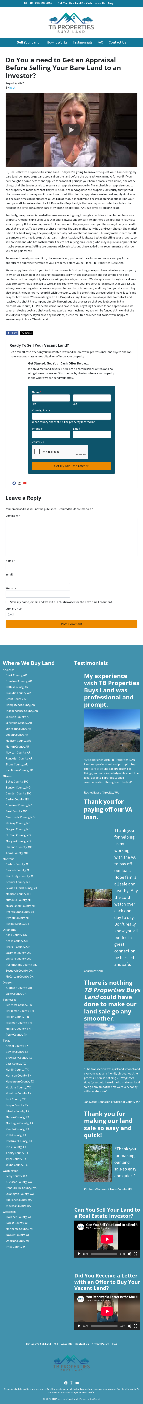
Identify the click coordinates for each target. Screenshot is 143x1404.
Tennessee (9, 1000)
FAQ (100, 42)
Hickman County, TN (19, 1023)
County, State (41, 410)
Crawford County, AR (19, 681)
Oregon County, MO (18, 829)
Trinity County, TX (17, 1153)
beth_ (13, 88)
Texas (6, 1041)
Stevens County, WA (18, 1206)
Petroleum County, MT (20, 912)
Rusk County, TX (16, 1147)
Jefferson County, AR (19, 723)
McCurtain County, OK (20, 977)
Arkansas (8, 670)
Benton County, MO (18, 788)
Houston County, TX (18, 1093)
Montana (8, 859)
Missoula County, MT (19, 900)
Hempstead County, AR (20, 705)
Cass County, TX (16, 1064)
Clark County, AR (16, 675)
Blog (110, 3)
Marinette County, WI (19, 1229)
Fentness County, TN (19, 1005)
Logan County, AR (17, 735)
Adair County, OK (16, 935)
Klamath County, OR (19, 988)
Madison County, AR (18, 741)
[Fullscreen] (135, 1254)
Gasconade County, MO (20, 817)
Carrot (96, 1399)
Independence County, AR (22, 711)
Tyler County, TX (16, 1159)
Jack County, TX (16, 1099)
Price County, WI (16, 1247)
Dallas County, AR (17, 687)
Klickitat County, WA (19, 1182)
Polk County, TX (16, 1135)
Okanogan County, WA (20, 1194)
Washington (10, 1171)
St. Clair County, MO (18, 835)
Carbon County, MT (18, 864)
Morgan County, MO (18, 841)
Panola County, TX (17, 1129)
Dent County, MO (16, 811)
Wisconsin (9, 1212)
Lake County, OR (16, 994)
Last (75, 404)
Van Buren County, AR (19, 770)
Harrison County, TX (18, 1076)
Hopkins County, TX (18, 1087)
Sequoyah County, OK (19, 971)
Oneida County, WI (17, 1241)
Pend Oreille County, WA (21, 1188)
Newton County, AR (18, 753)
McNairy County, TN (18, 1029)
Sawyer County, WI (17, 1235)
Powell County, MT (18, 918)
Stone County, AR (17, 764)
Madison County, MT (18, 894)
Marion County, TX (17, 1117)
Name (36, 392)
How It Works (57, 42)
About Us (100, 3)
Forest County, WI (17, 1223)
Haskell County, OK (18, 947)
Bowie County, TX (17, 1052)
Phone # (37, 429)
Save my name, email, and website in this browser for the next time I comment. (61, 602)
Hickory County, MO (18, 823)
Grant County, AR (17, 699)
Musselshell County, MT (21, 906)
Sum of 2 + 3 (14, 609)
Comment (13, 516)
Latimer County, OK (18, 953)
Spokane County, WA (19, 1200)
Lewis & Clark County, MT (22, 888)
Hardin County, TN (17, 1017)
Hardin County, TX (17, 1070)
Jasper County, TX (17, 1105)
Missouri (8, 776)
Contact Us (117, 42)
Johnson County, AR (18, 729)
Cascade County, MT (18, 870)
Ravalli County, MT (17, 924)
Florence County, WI (18, 1217)
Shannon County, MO (19, 847)
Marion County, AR (17, 747)
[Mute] (129, 1254)
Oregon (7, 983)
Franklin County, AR (18, 693)
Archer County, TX (17, 1046)
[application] (107, 1239)
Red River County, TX (19, 1141)
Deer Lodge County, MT (20, 876)
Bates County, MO (17, 782)
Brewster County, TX (19, 1058)
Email (77, 429)
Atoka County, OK (17, 941)
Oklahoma (9, 930)
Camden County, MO (18, 793)
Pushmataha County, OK (21, 965)
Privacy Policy (100, 1344)
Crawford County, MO (19, 805)
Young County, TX (17, 1165)
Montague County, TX (19, 1123)
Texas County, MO (17, 853)
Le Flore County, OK (18, 959)
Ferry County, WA (16, 1176)
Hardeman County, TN (20, 1011)
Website (11, 588)
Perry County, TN (16, 1035)
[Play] (79, 1254)
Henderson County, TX (20, 1082)
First (34, 404)
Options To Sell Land (38, 1344)
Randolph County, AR (19, 759)
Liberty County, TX (17, 1111)
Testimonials (82, 42)
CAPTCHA (38, 442)
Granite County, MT (18, 882)
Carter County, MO (17, 799)
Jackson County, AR (18, 717)
